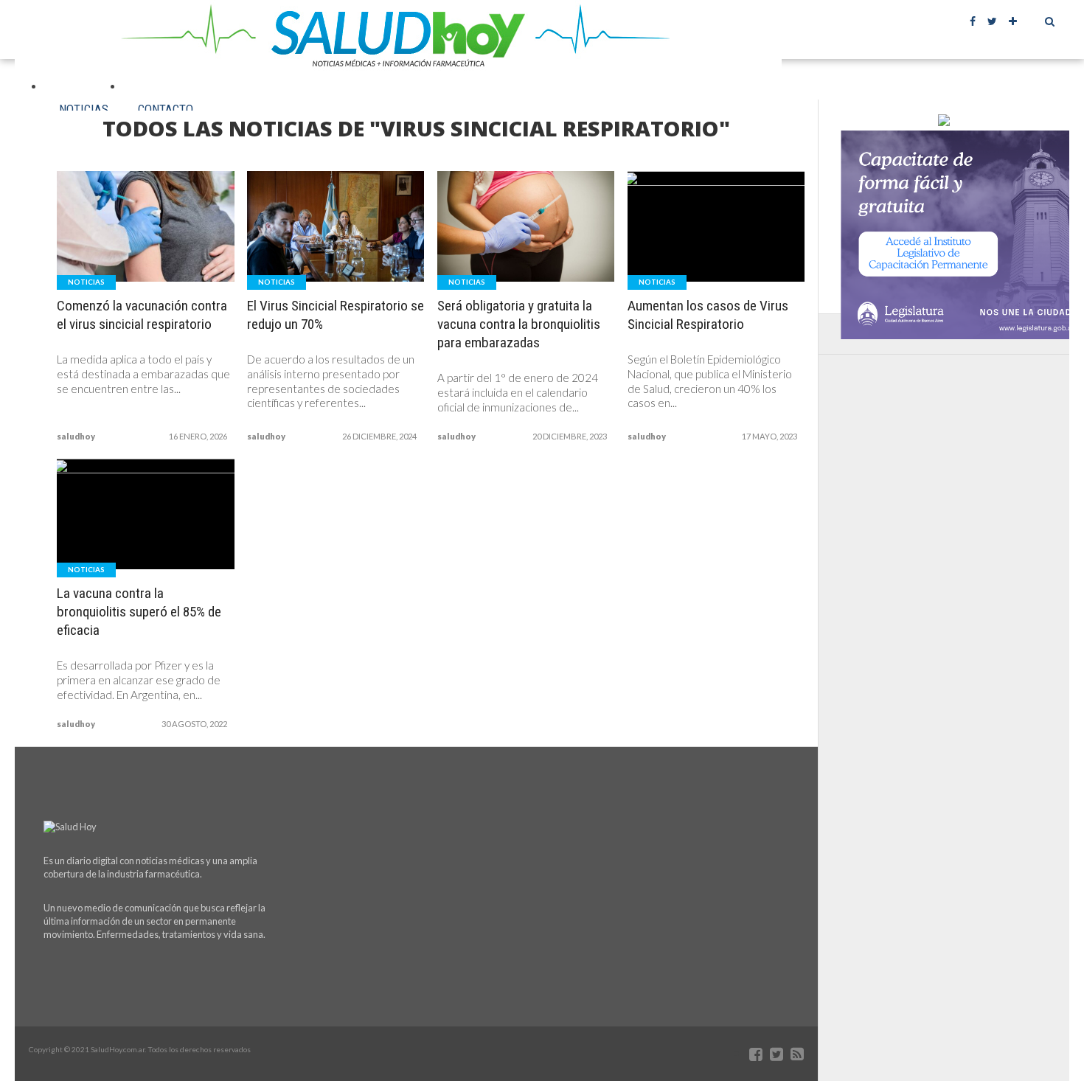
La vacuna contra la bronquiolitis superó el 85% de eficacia (139, 612)
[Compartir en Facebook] (115, 257)
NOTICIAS (83, 109)
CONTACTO (165, 109)
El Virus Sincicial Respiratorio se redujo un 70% (335, 315)
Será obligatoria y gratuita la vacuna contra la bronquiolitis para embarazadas (518, 324)
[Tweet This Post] (146, 257)
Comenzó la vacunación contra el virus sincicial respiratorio (142, 315)
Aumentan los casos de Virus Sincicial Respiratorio (708, 315)
